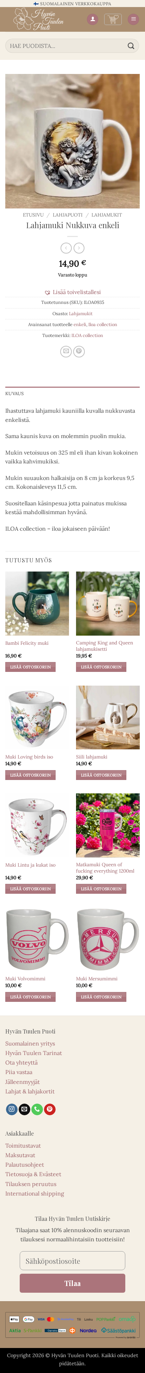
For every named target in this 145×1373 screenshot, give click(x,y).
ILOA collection (87, 335)
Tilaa (72, 1283)
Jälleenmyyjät (22, 1081)
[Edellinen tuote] (79, 248)
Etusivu (33, 215)
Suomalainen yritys (30, 1043)
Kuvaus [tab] (14, 394)
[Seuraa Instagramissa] (12, 1110)
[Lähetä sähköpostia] (24, 1110)
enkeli (80, 324)
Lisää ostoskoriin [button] (30, 666)
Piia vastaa (18, 1071)
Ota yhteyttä (21, 1062)
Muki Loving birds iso (29, 757)
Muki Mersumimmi (97, 979)
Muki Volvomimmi (25, 979)
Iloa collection (102, 324)
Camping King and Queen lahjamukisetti (104, 646)
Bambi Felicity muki (27, 643)
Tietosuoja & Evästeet (33, 1174)
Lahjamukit (107, 215)
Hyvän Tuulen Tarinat (33, 1052)
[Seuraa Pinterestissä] (50, 1110)
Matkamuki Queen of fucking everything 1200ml (105, 868)
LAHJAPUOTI (68, 215)
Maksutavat (20, 1155)
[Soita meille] (37, 1110)
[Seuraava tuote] (66, 248)
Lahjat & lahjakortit (30, 1091)
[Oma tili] (92, 19)
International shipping (34, 1193)
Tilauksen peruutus (30, 1183)
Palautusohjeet (24, 1164)
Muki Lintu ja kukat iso (30, 865)
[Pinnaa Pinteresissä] (79, 351)
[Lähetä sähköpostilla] (66, 351)
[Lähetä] (131, 45)
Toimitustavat (23, 1145)
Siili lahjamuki (91, 757)
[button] (113, 19)
